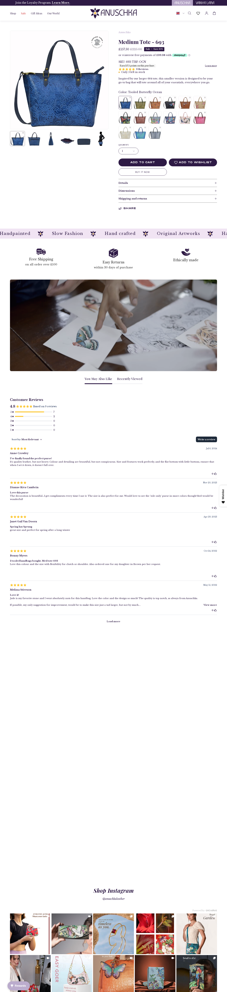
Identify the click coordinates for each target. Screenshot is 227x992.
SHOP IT (30, 933)
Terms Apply (59, 2)
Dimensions (126, 190)
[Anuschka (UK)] (113, 13)
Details (123, 182)
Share (129, 208)
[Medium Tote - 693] (17, 138)
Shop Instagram (113, 890)
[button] (36, 13)
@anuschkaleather (114, 898)
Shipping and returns (132, 198)
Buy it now (142, 172)
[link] (30, 933)
